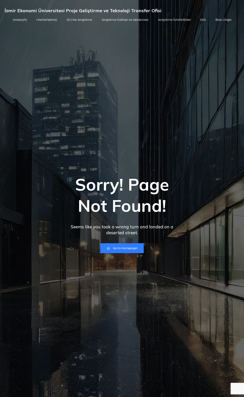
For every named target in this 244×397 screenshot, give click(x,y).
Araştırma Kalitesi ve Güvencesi (125, 20)
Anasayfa (20, 20)
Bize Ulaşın (223, 20)
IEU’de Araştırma (79, 20)
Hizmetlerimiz (46, 20)
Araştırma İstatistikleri (174, 20)
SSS (203, 20)
